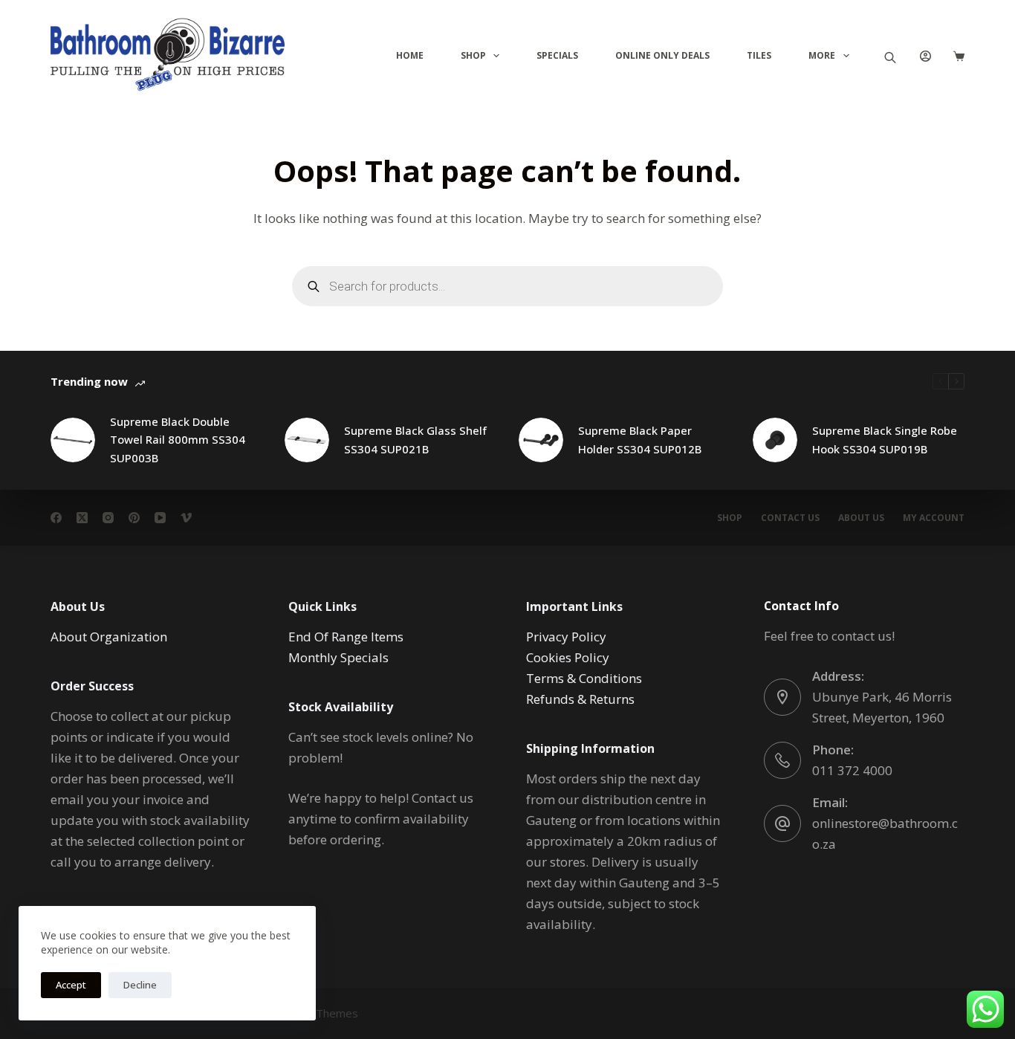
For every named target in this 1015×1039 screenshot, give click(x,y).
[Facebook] (56, 517)
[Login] (925, 56)
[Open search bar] (890, 56)
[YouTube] (160, 517)
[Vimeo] (186, 517)
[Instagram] (108, 517)
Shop (473, 55)
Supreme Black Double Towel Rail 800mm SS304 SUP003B (177, 440)
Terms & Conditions (584, 678)
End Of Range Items (345, 636)
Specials (557, 55)
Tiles (759, 55)
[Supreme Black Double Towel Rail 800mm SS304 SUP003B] (73, 440)
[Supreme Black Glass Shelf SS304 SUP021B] (307, 440)
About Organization (109, 636)
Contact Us (790, 518)
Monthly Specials (338, 657)
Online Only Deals (662, 55)
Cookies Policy (567, 657)
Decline (140, 984)
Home (410, 55)
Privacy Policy (566, 636)
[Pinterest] (134, 517)
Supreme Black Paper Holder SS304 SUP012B (639, 439)
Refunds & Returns (580, 699)
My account (933, 518)
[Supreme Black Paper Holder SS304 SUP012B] (541, 440)
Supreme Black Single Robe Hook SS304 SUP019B (884, 439)
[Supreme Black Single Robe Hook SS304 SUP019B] (775, 440)
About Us (861, 518)
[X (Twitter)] (82, 517)
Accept (71, 984)
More (821, 55)
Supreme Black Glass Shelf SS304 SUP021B (415, 439)
